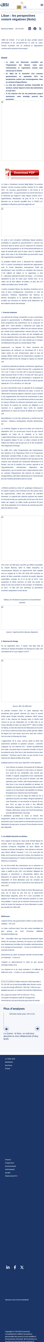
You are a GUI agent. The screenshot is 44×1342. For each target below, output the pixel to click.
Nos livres (8, 1065)
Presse (7, 1069)
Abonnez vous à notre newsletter (17, 1300)
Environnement (10, 1166)
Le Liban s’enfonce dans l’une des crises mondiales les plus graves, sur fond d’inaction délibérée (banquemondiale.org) (22, 931)
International (9, 1169)
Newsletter (9, 1062)
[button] (22, 3)
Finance (8, 1160)
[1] (38, 201)
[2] (7, 243)
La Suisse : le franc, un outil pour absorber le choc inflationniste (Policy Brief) (21, 1036)
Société (7, 1173)
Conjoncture (9, 1163)
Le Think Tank (10, 1059)
